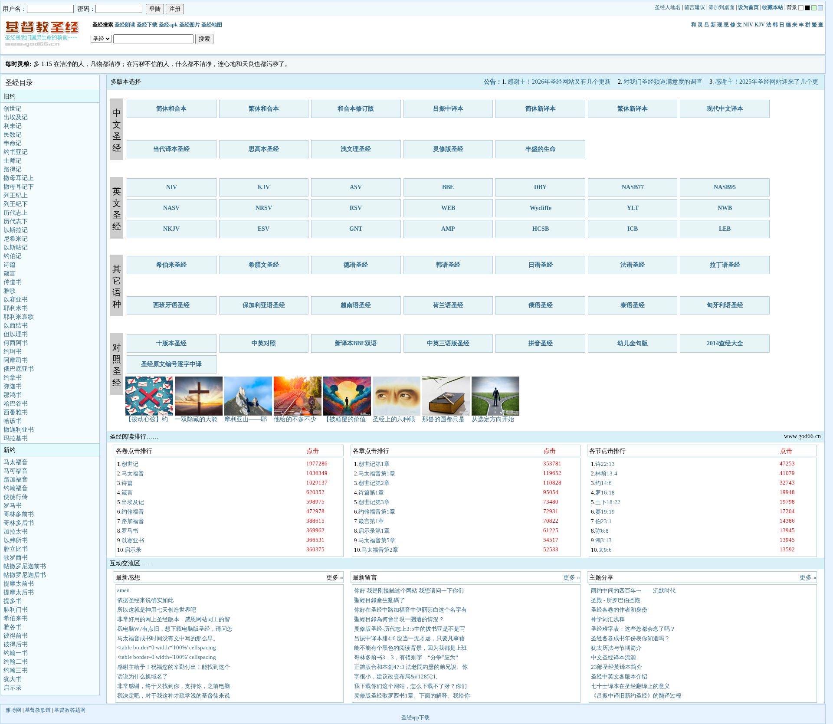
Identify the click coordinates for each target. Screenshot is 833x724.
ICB (632, 229)
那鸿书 (12, 395)
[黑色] (807, 7)
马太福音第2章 (379, 550)
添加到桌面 (721, 7)
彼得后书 (15, 644)
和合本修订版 (356, 108)
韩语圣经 (448, 265)
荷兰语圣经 (448, 305)
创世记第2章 (374, 483)
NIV (748, 25)
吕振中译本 (448, 108)
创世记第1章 (374, 464)
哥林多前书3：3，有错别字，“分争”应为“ (406, 657)
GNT (355, 229)
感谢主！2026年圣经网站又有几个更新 (559, 82)
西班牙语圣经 (171, 305)
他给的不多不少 (295, 419)
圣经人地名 (668, 7)
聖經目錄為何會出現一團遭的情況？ (399, 619)
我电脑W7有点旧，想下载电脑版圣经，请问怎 (175, 629)
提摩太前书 (18, 583)
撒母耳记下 (18, 186)
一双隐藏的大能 (196, 419)
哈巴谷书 (15, 403)
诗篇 (9, 265)
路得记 (12, 169)
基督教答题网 (69, 710)
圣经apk (168, 25)
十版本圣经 (171, 343)
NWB (725, 208)
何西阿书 (15, 343)
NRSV (264, 208)
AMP (448, 229)
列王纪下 (15, 204)
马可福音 (15, 471)
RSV (356, 208)
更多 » (571, 577)
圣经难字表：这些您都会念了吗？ (633, 629)
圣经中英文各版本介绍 (619, 676)
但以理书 (15, 334)
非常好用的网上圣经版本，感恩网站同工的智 (173, 619)
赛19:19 (605, 511)
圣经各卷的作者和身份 (619, 609)
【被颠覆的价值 (344, 419)
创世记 (12, 108)
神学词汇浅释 (608, 619)
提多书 (12, 601)
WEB (448, 208)
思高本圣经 (264, 149)
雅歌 (9, 291)
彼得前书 (15, 635)
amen (123, 590)
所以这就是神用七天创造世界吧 (156, 609)
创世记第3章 (374, 502)
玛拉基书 (15, 438)
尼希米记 (15, 239)
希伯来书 (15, 618)
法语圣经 (632, 265)
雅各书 (12, 627)
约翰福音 (15, 488)
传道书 (12, 282)
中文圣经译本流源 (613, 657)
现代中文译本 (725, 108)
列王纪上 (15, 195)
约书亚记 (15, 152)
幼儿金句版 (632, 343)
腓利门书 (15, 609)
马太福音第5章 (376, 540)
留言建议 (694, 7)
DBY (540, 187)
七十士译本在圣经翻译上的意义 (630, 686)
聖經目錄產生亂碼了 (379, 600)
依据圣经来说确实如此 (145, 600)
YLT (633, 208)
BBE (448, 187)
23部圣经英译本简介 (616, 667)
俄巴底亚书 (18, 369)
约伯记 (12, 256)
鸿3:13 (603, 540)
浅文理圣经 (356, 149)
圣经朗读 (125, 25)
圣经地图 (211, 25)
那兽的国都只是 (443, 419)
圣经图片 (189, 25)
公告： (493, 82)
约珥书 (12, 351)
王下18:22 (607, 502)
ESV (263, 229)
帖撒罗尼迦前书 (24, 566)
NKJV (171, 229)
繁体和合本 (264, 108)
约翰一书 (15, 653)
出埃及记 (15, 117)
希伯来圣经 (171, 265)
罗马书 (12, 505)
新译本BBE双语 (356, 343)
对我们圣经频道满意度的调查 (662, 82)
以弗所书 (15, 540)
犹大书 (12, 679)
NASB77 (633, 187)
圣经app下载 (415, 717)
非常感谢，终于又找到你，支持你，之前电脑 (173, 686)
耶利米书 (15, 308)
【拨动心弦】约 (146, 419)
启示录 (12, 688)
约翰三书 (15, 670)
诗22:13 (605, 464)
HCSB (540, 229)
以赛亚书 (15, 299)
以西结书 (15, 325)
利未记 (12, 126)
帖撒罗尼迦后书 (24, 575)
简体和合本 (171, 108)
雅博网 (13, 710)
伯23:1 (603, 521)
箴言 (9, 273)
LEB (725, 229)
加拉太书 (15, 531)
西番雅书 (15, 412)
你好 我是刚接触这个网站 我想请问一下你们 (409, 590)
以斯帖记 (15, 247)
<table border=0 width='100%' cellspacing (166, 647)
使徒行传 (15, 497)
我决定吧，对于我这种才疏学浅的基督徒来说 (173, 695)
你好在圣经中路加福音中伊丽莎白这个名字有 (410, 609)
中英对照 (264, 343)
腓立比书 (15, 549)
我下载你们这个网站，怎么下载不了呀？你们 (410, 686)
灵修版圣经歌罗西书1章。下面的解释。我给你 (412, 695)
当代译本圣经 (171, 149)
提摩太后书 (18, 592)
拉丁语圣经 (725, 265)
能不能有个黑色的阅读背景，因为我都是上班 (410, 648)
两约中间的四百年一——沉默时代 (633, 590)
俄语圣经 (540, 305)
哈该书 (12, 421)
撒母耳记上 (18, 178)
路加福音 (15, 479)
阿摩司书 (15, 360)
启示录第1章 (374, 530)
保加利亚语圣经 (264, 305)
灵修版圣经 (448, 149)
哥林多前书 (18, 514)
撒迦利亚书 (18, 429)
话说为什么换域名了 (142, 676)
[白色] (800, 7)
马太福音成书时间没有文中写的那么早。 (168, 638)
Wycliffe (540, 208)
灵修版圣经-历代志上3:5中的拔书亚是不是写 (409, 629)
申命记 (12, 143)
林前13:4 (606, 473)
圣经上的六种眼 (394, 419)
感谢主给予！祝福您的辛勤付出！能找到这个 (173, 667)
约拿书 (12, 377)
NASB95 (725, 187)
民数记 (12, 134)
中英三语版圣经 (448, 343)
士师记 (12, 160)
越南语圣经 (356, 305)
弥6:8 (602, 530)
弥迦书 (12, 386)
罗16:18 (605, 492)
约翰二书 (15, 661)
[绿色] (814, 7)
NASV (171, 208)
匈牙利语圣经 (725, 305)
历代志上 (15, 213)
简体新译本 (540, 108)
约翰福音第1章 (376, 511)
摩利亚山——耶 (245, 419)
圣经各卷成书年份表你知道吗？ (630, 638)
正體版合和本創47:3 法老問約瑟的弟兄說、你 (411, 667)
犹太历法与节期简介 (616, 648)
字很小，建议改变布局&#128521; (396, 676)
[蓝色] (820, 7)
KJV (759, 25)
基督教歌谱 (38, 710)
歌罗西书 (15, 557)
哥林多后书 (18, 523)
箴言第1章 (371, 521)
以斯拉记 (15, 230)
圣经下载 (147, 25)
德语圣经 (356, 265)
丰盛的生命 (540, 149)
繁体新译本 (632, 108)
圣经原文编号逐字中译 (171, 364)
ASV (356, 187)
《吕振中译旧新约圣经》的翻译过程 (636, 695)
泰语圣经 (632, 305)
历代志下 (15, 221)
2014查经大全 (725, 343)
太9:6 (605, 550)
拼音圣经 (540, 343)
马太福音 (15, 462)
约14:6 (603, 483)
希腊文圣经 (264, 265)
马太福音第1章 (376, 473)
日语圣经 (540, 265)
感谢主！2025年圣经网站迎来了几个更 (766, 82)
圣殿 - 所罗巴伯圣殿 (615, 600)
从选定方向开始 (493, 419)
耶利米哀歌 (18, 317)
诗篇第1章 (371, 492)
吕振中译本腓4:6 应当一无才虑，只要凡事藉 (409, 638)
